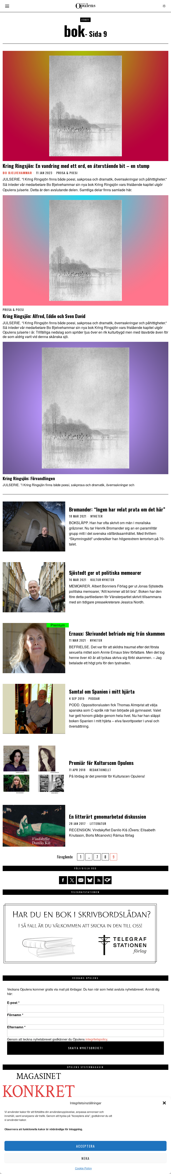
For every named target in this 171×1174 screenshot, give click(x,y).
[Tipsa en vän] (81, 880)
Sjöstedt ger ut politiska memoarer (105, 572)
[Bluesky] (90, 880)
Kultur (95, 579)
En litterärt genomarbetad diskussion (107, 816)
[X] (72, 880)
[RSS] (99, 880)
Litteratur (98, 823)
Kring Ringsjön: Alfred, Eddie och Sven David (44, 316)
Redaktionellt (100, 770)
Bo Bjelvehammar (17, 172)
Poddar (94, 698)
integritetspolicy (96, 1039)
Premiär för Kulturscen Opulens (101, 763)
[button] (164, 1103)
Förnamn (15, 1015)
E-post (13, 1002)
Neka (85, 1158)
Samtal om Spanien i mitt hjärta (102, 691)
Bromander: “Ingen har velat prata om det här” (117, 509)
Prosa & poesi (66, 173)
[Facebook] (63, 880)
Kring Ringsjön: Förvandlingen (29, 478)
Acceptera (85, 1146)
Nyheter (96, 516)
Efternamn (16, 1027)
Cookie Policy (83, 1168)
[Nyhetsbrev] (108, 880)
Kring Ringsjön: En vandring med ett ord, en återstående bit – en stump (76, 166)
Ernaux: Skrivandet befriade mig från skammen (117, 633)
